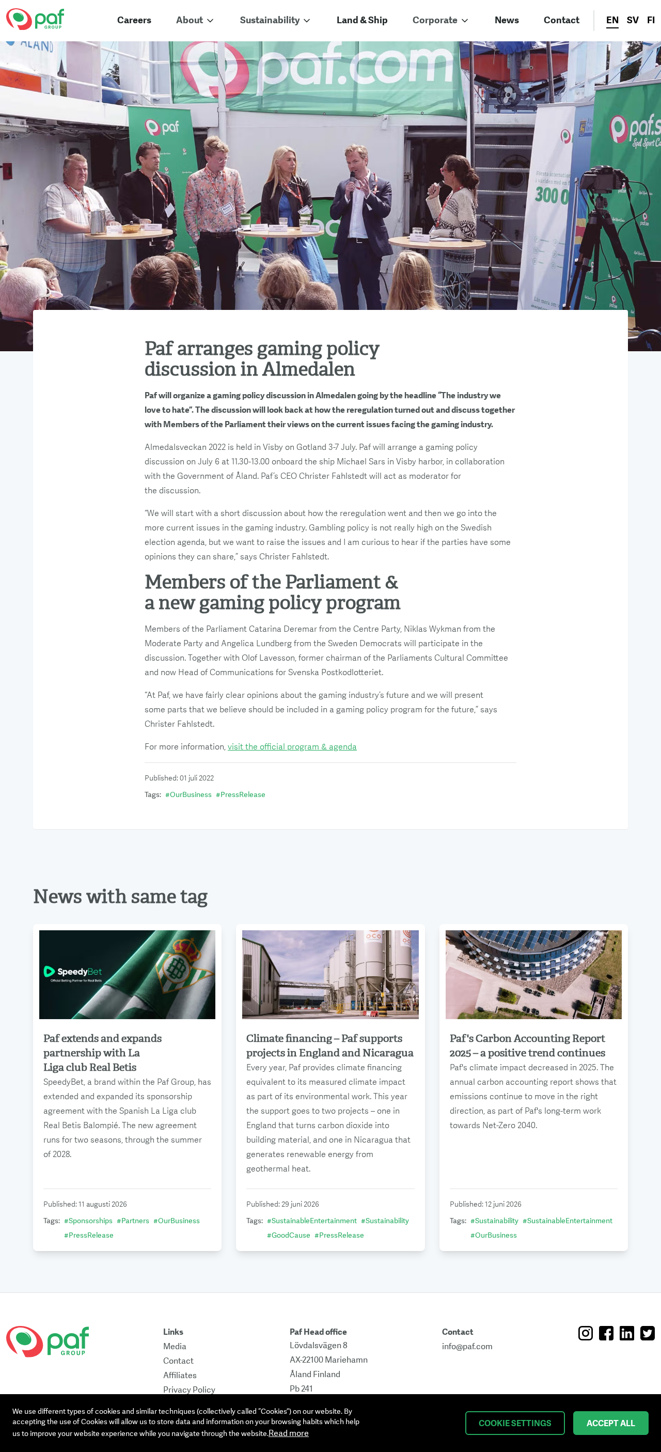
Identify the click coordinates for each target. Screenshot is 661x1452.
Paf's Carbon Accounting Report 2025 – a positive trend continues (527, 1046)
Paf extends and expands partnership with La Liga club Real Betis (102, 1053)
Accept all (611, 1423)
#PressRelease (240, 795)
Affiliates (180, 1375)
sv (633, 20)
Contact (561, 20)
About (189, 20)
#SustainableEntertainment (312, 1221)
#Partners (133, 1221)
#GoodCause (288, 1235)
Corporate (435, 20)
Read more (289, 1433)
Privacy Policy (189, 1390)
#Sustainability (385, 1221)
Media (174, 1346)
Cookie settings (515, 1423)
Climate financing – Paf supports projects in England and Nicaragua (330, 1046)
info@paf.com (467, 1346)
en (612, 20)
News (507, 20)
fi (651, 20)
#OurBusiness (188, 795)
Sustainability (270, 20)
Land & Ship (362, 20)
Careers (134, 20)
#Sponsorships (88, 1221)
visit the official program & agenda (292, 747)
